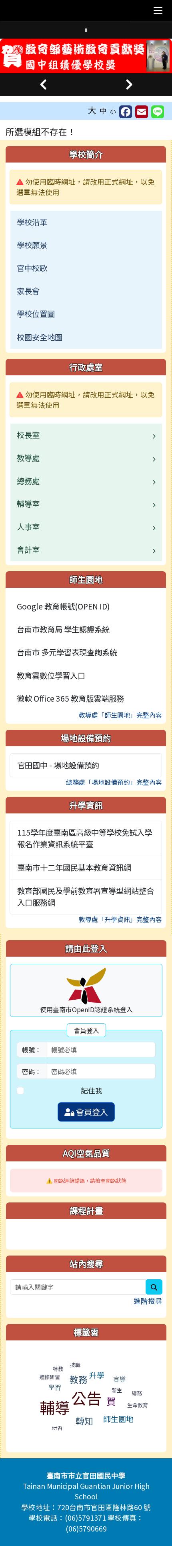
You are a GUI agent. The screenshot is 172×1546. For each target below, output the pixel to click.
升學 (96, 1374)
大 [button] (92, 110)
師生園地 (118, 1418)
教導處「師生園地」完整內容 (120, 715)
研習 (57, 1427)
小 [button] (113, 111)
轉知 (84, 1420)
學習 (54, 1387)
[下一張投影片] (129, 84)
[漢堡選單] (158, 10)
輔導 (55, 1407)
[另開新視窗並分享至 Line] (157, 111)
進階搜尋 (148, 1301)
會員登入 (91, 1112)
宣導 (119, 1379)
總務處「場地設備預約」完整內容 (114, 782)
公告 (86, 1398)
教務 (78, 1379)
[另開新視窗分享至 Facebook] (125, 111)
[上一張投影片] (43, 84)
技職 (75, 1365)
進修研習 (49, 1377)
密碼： (31, 1071)
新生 (117, 1390)
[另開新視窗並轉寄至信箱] (141, 111)
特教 (58, 1369)
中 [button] (103, 110)
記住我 (91, 1090)
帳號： (31, 1049)
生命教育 (137, 1405)
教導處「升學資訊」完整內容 (120, 919)
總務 (137, 1393)
